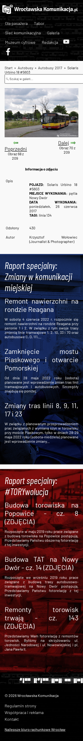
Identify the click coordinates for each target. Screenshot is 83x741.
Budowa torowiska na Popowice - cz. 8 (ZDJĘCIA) (41, 513)
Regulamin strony (20, 705)
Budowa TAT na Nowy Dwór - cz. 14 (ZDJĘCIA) (41, 563)
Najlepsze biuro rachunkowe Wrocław (35, 729)
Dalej (63, 143)
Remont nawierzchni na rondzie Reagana (41, 305)
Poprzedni (16, 149)
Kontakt (12, 719)
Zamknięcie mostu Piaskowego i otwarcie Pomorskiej (41, 359)
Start (9, 68)
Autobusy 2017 (50, 68)
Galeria (53, 32)
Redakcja (50, 42)
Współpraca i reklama (24, 712)
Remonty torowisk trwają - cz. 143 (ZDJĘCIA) (41, 617)
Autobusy (25, 68)
